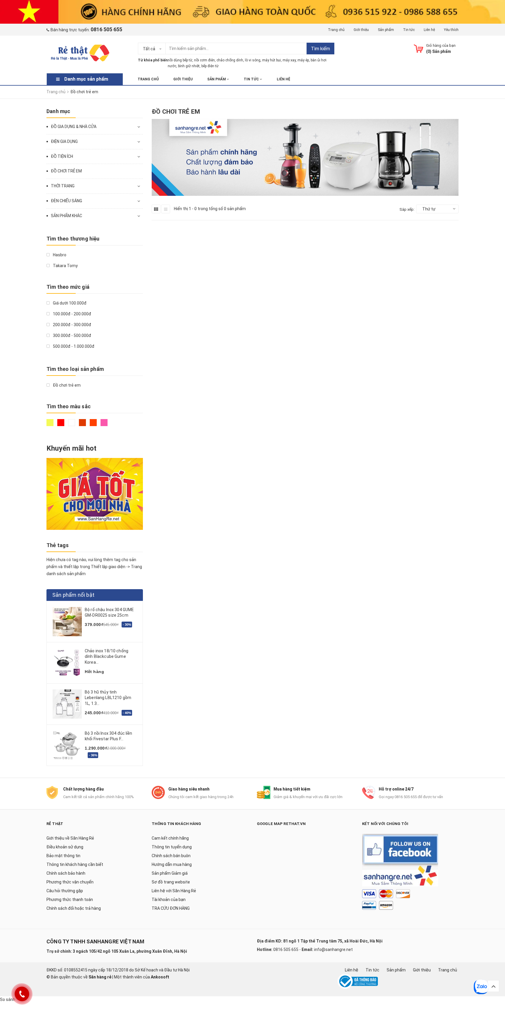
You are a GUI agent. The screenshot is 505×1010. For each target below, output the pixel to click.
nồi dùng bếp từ (180, 60)
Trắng (72, 425)
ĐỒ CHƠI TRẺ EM (66, 171)
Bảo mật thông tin (63, 855)
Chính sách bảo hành (65, 873)
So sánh (7, 999)
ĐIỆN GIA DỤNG (64, 141)
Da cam (94, 425)
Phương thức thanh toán (69, 899)
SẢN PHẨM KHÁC (66, 215)
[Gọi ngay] (22, 994)
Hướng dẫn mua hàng (172, 864)
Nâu (83, 425)
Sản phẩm (386, 30)
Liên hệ (429, 30)
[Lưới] (156, 209)
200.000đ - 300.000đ (71, 324)
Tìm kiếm (320, 48)
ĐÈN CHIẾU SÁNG (66, 200)
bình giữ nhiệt (189, 66)
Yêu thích (451, 30)
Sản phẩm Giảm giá (170, 873)
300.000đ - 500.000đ (71, 335)
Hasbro (59, 254)
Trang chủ (336, 30)
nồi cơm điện (204, 60)
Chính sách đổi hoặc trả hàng (73, 908)
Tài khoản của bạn (169, 899)
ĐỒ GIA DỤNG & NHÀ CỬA (73, 126)
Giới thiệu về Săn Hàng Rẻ (70, 838)
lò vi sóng (252, 60)
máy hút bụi (271, 60)
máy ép (303, 60)
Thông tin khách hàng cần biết (74, 864)
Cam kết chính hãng (170, 838)
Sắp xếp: (406, 209)
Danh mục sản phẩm (86, 79)
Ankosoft (160, 977)
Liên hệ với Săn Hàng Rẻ (174, 890)
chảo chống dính (230, 60)
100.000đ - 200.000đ (71, 314)
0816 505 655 (285, 949)
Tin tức (409, 30)
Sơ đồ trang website (171, 882)
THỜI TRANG (63, 186)
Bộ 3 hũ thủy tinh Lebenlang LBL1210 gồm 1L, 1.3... (108, 698)
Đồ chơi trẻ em (66, 385)
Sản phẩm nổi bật (73, 595)
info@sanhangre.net (333, 949)
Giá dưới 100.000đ (69, 303)
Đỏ (61, 425)
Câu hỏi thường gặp (64, 890)
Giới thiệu (361, 30)
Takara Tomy (65, 265)
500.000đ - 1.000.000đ (73, 346)
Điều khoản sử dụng (64, 847)
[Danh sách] (165, 209)
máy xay (289, 60)
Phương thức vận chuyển (70, 882)
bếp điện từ (210, 66)
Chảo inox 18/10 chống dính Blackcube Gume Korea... (106, 656)
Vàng (50, 425)
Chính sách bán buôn (171, 855)
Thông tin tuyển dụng (172, 847)
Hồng (105, 425)
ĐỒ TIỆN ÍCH (62, 156)
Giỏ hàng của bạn (441, 45)
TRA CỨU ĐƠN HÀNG (171, 908)
